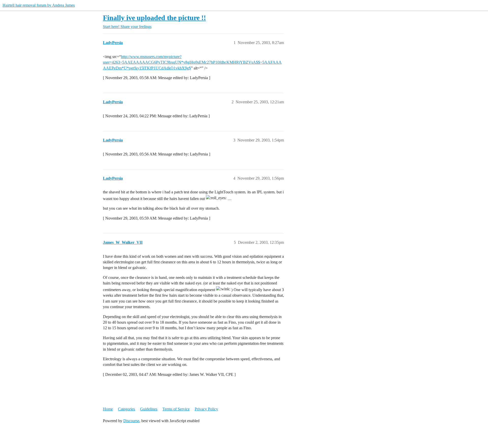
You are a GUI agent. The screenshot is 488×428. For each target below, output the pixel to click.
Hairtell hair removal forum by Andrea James (39, 5)
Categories (126, 409)
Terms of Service (176, 409)
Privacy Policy (206, 409)
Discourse (131, 421)
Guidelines (148, 409)
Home (108, 409)
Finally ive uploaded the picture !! (154, 18)
